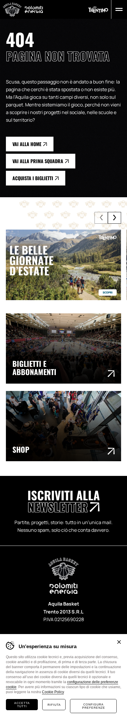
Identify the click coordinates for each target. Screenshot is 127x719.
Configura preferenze (93, 706)
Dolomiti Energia (34, 9)
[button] (117, 9)
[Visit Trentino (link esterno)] (63, 265)
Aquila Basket (12, 9)
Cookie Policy (53, 692)
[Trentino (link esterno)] (98, 9)
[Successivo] (114, 218)
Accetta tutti (22, 704)
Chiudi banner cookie (119, 642)
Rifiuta (54, 704)
